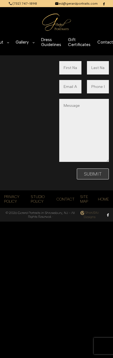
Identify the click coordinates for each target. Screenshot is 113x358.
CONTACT (65, 199)
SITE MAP (84, 199)
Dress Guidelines (51, 42)
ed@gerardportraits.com (78, 3)
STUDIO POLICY (38, 199)
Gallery (22, 42)
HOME (103, 199)
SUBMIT (93, 174)
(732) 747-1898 (24, 3)
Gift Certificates (79, 42)
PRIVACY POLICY (11, 199)
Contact (105, 42)
